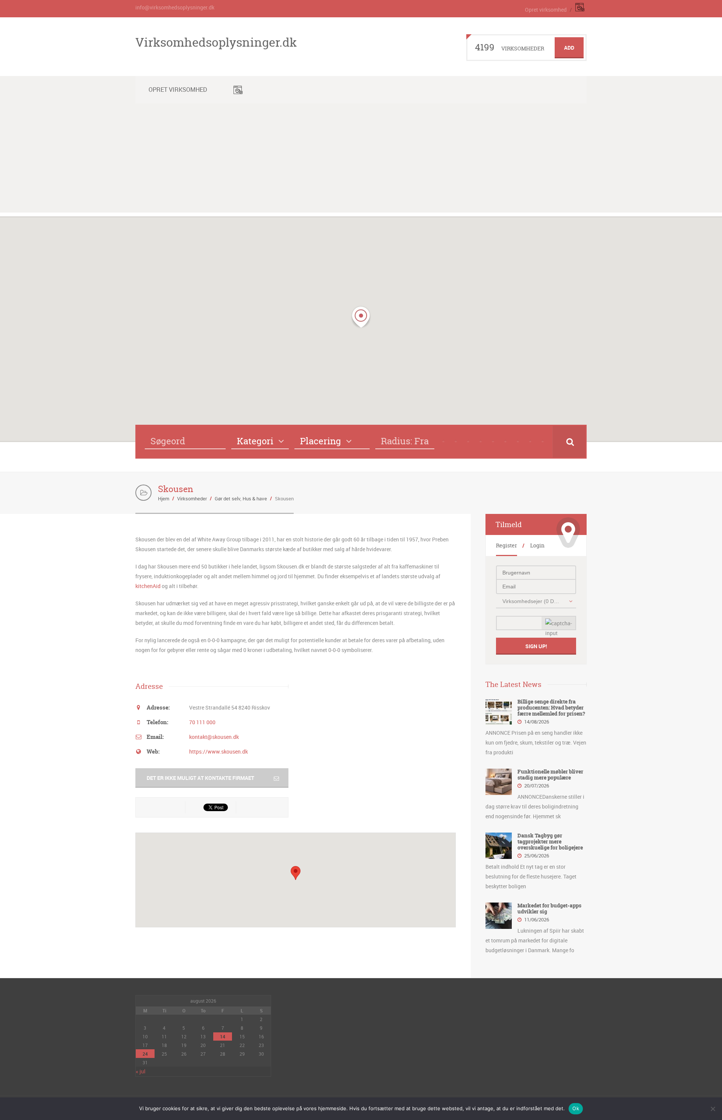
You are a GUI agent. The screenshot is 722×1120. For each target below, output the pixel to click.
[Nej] (712, 1108)
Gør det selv (227, 498)
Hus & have (255, 498)
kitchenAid (148, 586)
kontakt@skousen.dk (214, 736)
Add (569, 47)
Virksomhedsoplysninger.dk (216, 42)
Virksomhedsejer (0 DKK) (531, 601)
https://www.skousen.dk (218, 751)
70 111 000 (202, 722)
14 (222, 1036)
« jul (141, 1071)
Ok (575, 1108)
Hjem (163, 498)
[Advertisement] (361, 160)
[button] (361, 317)
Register (506, 545)
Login (537, 545)
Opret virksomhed (546, 9)
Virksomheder (192, 498)
